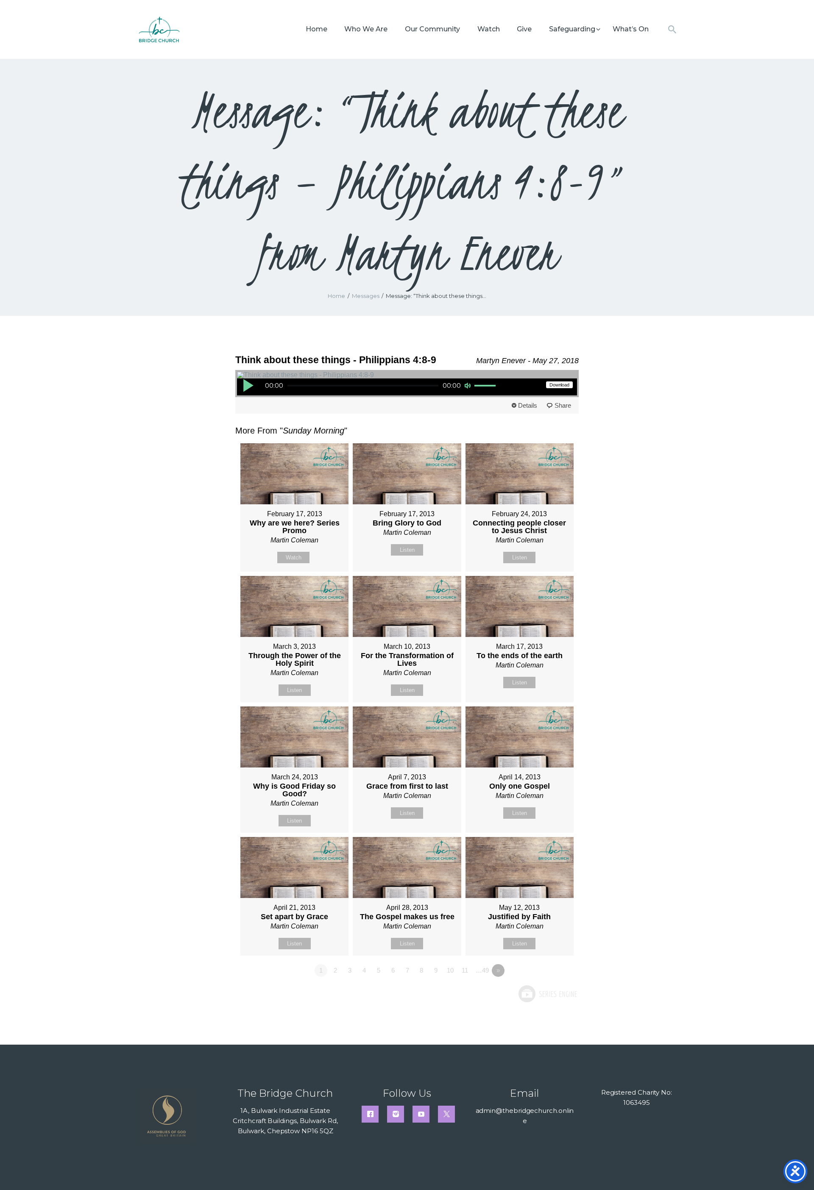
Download (559, 384)
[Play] (248, 385)
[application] (369, 386)
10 (450, 970)
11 (465, 970)
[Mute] (467, 385)
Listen (407, 550)
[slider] (486, 386)
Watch (293, 557)
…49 (482, 970)
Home (336, 295)
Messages (365, 295)
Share (563, 405)
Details (527, 405)
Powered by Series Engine (547, 993)
